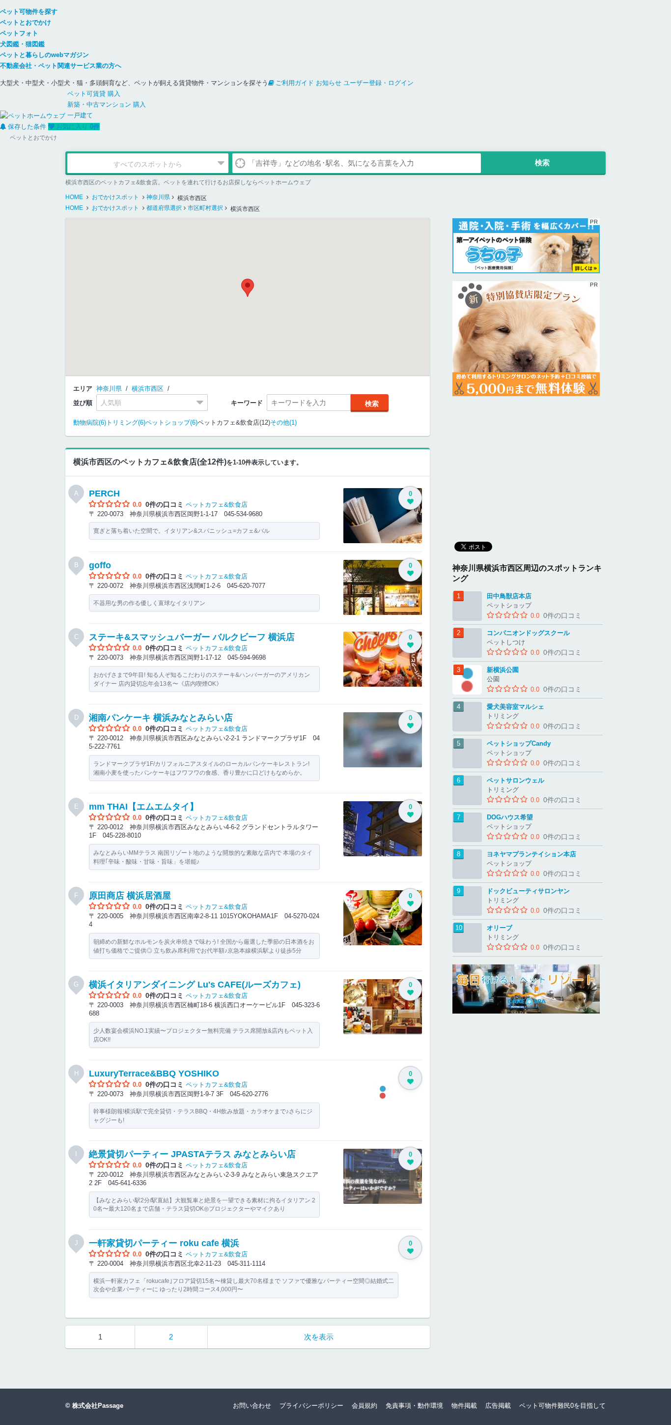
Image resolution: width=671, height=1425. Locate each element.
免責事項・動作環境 (414, 1405)
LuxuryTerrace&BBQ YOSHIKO (154, 1073)
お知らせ (328, 83)
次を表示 (319, 1337)
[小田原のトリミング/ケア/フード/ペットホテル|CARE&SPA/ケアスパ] (527, 989)
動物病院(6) (89, 422)
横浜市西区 (148, 388)
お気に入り (78, 126)
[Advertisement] (526, 465)
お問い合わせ (252, 1405)
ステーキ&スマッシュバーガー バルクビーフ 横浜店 (192, 637)
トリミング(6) (125, 422)
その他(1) (283, 422)
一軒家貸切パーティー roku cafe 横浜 (164, 1243)
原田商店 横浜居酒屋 (130, 896)
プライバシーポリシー (311, 1405)
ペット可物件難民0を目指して (562, 1405)
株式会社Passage (97, 1405)
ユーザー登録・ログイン (378, 83)
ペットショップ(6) (171, 422)
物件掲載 (464, 1405)
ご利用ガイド (295, 83)
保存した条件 (27, 126)
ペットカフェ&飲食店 (217, 504)
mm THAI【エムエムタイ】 (143, 807)
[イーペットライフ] (526, 338)
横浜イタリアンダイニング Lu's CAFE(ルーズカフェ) (195, 984)
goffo (100, 565)
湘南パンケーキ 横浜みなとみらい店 (161, 718)
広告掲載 (498, 1405)
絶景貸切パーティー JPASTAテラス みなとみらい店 (192, 1154)
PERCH (104, 493)
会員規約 (364, 1405)
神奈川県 (109, 388)
